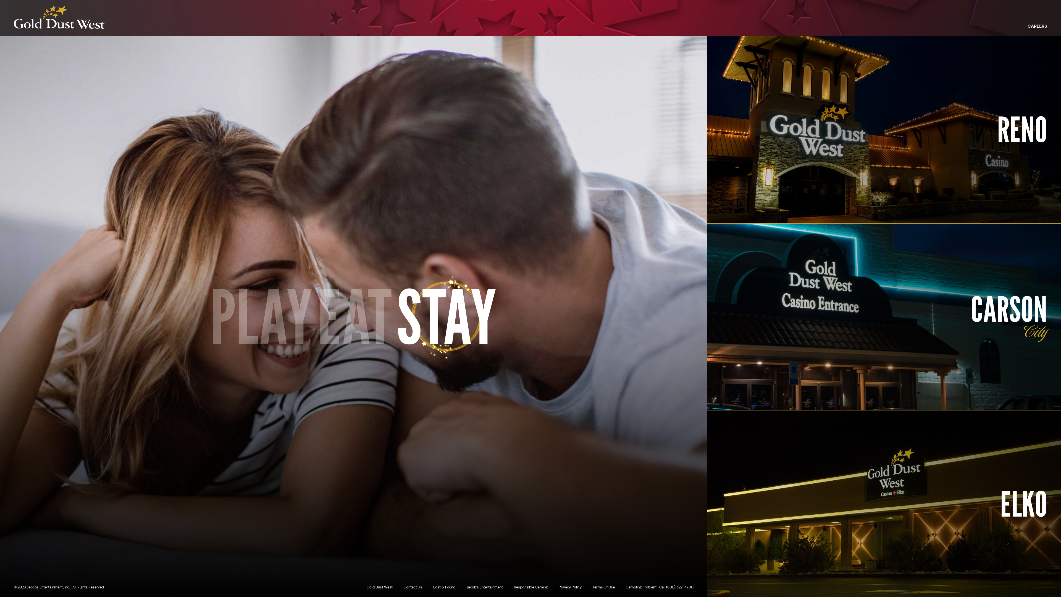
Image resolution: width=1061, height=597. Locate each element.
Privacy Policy (570, 587)
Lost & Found (444, 587)
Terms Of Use (604, 587)
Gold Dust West (380, 587)
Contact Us (413, 587)
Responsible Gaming (531, 587)
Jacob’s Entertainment (484, 587)
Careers (1037, 26)
